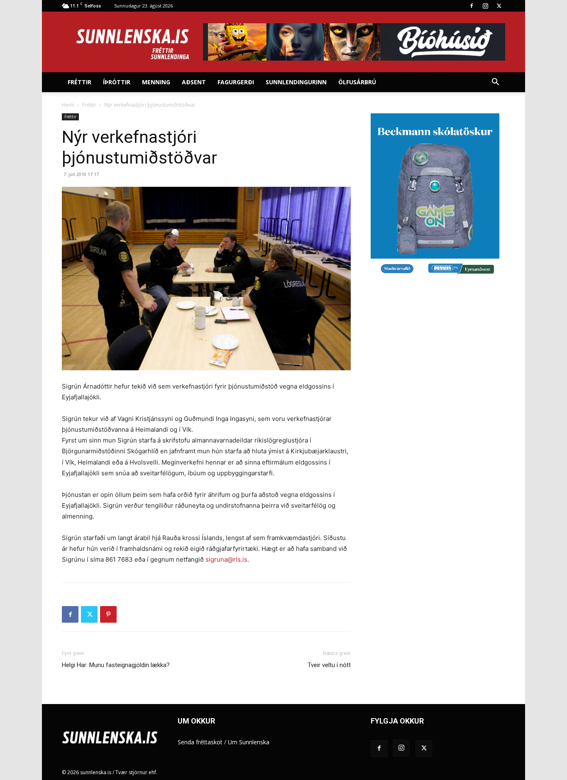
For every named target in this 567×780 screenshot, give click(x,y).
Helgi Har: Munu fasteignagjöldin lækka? (116, 665)
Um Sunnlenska (248, 742)
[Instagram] (485, 6)
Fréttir (79, 82)
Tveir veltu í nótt (329, 665)
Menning (156, 82)
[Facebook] (471, 6)
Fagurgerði (236, 82)
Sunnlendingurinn (296, 82)
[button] (495, 83)
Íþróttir (116, 82)
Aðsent (194, 82)
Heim (68, 104)
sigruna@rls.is (226, 559)
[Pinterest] (108, 614)
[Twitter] (499, 6)
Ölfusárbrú (357, 82)
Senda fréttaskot (200, 742)
